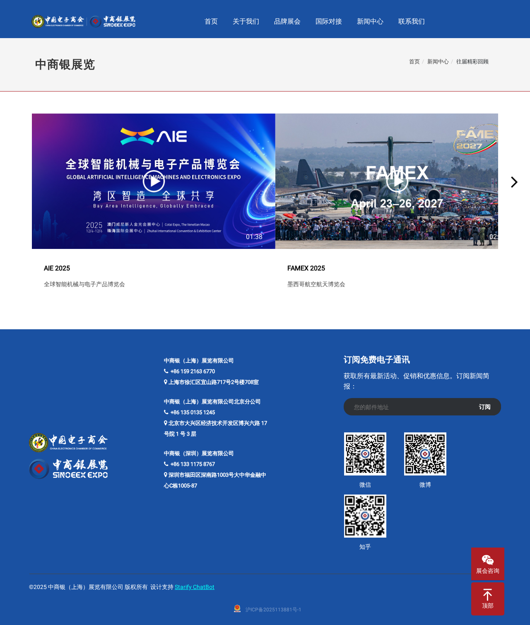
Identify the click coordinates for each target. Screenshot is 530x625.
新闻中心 (438, 61)
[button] (16, 181)
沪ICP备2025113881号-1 (273, 610)
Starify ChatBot (194, 587)
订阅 (485, 406)
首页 (414, 61)
